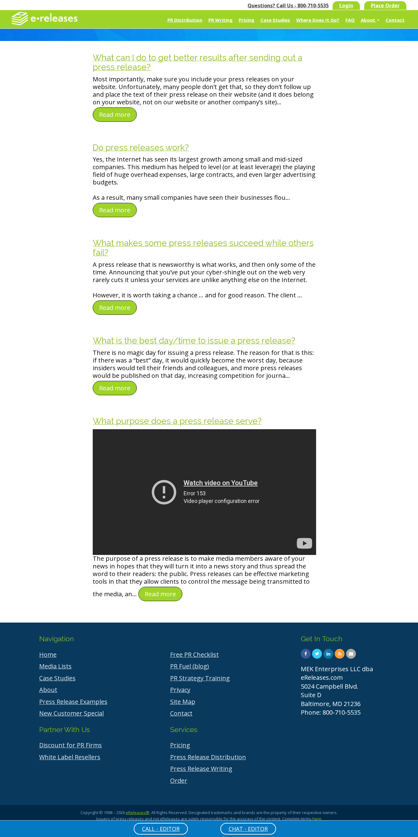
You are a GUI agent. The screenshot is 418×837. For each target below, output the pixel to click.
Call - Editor (161, 828)
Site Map (182, 702)
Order (178, 780)
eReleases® (137, 812)
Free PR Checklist (194, 654)
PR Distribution (184, 20)
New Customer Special (71, 713)
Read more (114, 114)
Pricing (246, 20)
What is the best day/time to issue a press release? (194, 341)
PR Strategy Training (200, 678)
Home (48, 654)
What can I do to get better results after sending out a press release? (197, 62)
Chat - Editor (248, 828)
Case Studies (275, 20)
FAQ (350, 20)
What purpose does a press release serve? (177, 421)
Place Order (385, 5)
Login (346, 5)
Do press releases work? (141, 148)
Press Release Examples (73, 702)
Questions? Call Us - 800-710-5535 (288, 5)
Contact (395, 20)
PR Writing (220, 20)
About (368, 20)
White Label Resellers (69, 757)
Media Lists (55, 666)
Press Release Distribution (208, 757)
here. (317, 818)
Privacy (180, 690)
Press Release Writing (201, 768)
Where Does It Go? (317, 20)
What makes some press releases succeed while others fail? (203, 248)
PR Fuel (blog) (189, 666)
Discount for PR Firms (70, 745)
